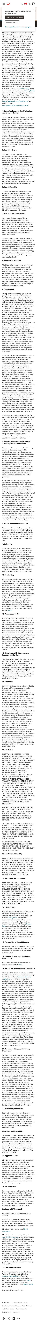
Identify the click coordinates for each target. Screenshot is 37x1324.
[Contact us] (33, 3)
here (9, 610)
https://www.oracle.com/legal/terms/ (15, 101)
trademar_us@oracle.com (11, 1276)
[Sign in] (29, 3)
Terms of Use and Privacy (20, 1302)
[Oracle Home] (8, 3)
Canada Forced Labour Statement (11, 1306)
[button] (3, 3)
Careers (12, 1309)
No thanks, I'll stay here (12, 22)
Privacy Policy (24, 89)
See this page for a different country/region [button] (18, 27)
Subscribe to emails (21, 1309)
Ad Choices (5, 1309)
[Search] (21, 3)
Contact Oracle (28, 1284)
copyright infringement (10, 1237)
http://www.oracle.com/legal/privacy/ (15, 105)
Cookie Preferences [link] (27, 1306)
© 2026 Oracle (6, 1302)
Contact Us (16, 1312)
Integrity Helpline (6, 1312)
